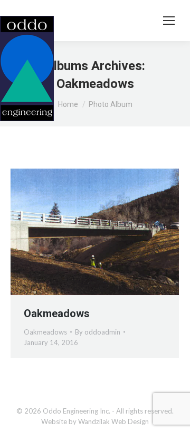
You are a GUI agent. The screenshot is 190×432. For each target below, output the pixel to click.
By (97, 332)
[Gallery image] (95, 232)
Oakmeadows (57, 313)
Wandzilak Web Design (113, 421)
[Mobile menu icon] (168, 20)
